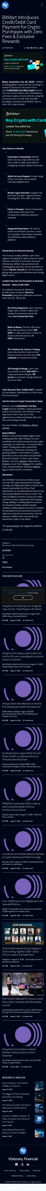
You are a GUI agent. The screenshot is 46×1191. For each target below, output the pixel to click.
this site (9, 529)
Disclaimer (37, 1171)
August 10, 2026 (7, 1111)
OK (23, 597)
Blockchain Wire (7, 555)
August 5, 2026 (7, 1125)
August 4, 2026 (7, 1136)
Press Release (7, 567)
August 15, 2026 (7, 1089)
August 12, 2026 (7, 1100)
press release (13, 526)
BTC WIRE (5, 620)
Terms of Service (10, 1171)
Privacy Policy (33, 593)
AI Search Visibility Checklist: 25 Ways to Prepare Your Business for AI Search (16, 1119)
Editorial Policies (17, 1176)
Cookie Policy (31, 1176)
